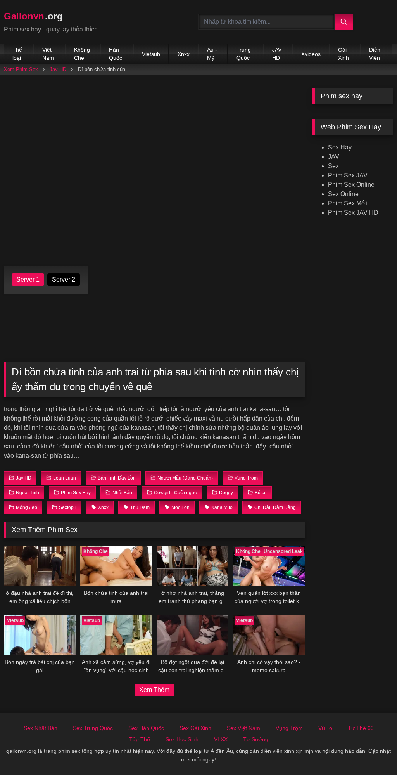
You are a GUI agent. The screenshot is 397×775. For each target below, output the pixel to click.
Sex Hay (340, 147)
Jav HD (58, 69)
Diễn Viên (374, 54)
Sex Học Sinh (182, 739)
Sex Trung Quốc (93, 728)
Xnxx (184, 54)
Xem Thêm (154, 689)
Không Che (82, 54)
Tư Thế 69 (361, 728)
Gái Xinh (343, 54)
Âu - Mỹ (212, 54)
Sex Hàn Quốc (146, 728)
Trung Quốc (243, 54)
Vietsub (151, 54)
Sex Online (343, 194)
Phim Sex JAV (348, 175)
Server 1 (28, 279)
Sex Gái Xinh (195, 728)
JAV (333, 156)
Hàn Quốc (115, 54)
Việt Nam (48, 54)
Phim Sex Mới (347, 203)
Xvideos (311, 54)
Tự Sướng (255, 739)
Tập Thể (139, 739)
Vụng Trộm (289, 728)
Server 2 (63, 279)
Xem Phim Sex (21, 69)
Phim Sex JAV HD (353, 212)
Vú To (325, 728)
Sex (333, 166)
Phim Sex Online (351, 184)
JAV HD (276, 54)
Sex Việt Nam (243, 728)
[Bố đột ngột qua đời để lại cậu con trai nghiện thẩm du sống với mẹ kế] (192, 635)
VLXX (221, 739)
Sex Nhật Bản (40, 728)
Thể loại (17, 54)
